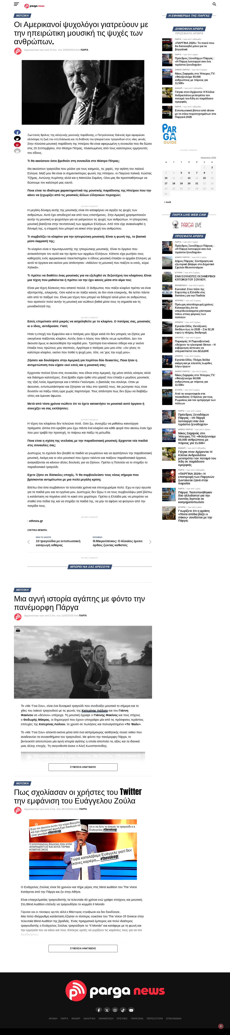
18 (173, 183)
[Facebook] (98, 1009)
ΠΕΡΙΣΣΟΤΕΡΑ (155, 1018)
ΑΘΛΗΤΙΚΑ (89, 1018)
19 (181, 183)
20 (189, 183)
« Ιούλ (167, 202)
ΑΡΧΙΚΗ (53, 1018)
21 (196, 183)
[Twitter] (107, 1009)
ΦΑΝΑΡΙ (75, 1018)
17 (166, 183)
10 (166, 178)
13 (189, 178)
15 (204, 178)
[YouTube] (131, 1009)
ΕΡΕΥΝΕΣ (122, 1018)
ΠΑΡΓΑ (84, 49)
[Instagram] (115, 1009)
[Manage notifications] (221, 1026)
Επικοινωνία (173, 1018)
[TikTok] (123, 1009)
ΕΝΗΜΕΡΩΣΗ (106, 1018)
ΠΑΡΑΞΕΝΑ (137, 1018)
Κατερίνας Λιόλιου (95, 710)
